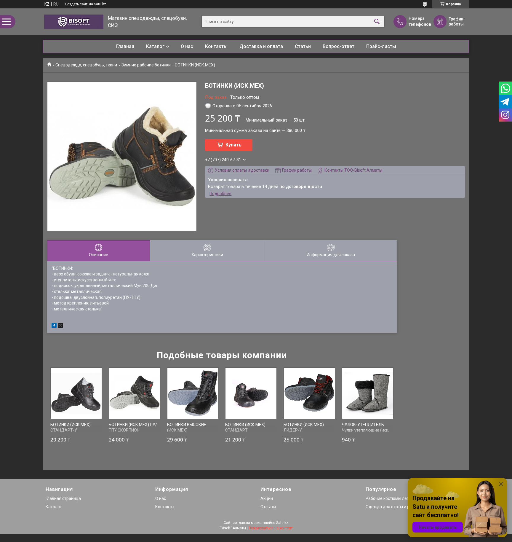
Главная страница (63, 498)
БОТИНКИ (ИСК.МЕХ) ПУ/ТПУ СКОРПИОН (133, 427)
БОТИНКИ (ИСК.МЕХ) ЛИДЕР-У (304, 427)
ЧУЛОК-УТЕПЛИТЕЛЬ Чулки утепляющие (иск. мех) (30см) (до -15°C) (365, 430)
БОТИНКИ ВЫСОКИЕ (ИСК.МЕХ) (186, 427)
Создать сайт (76, 4)
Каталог (155, 46)
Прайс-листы (381, 46)
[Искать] (377, 21)
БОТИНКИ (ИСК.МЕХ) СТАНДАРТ (245, 427)
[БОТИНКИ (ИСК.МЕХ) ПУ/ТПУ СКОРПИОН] (134, 393)
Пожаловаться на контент (270, 528)
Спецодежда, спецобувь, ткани (86, 65)
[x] (60, 326)
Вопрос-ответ (338, 46)
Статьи (303, 46)
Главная (125, 46)
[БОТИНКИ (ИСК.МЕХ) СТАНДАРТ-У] (76, 393)
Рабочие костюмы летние (391, 498)
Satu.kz (282, 523)
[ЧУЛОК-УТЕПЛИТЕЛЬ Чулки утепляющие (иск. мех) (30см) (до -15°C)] (367, 393)
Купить (233, 145)
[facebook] (54, 326)
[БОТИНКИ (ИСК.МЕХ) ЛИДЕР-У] (309, 393)
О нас (187, 46)
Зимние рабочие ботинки (146, 65)
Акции (266, 498)
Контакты (216, 46)
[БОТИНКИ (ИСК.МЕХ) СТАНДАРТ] (251, 393)
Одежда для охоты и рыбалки (395, 506)
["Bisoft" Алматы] (73, 22)
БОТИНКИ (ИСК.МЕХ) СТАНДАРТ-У (70, 427)
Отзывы (268, 506)
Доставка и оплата (261, 46)
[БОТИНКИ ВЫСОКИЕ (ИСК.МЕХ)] (193, 393)
